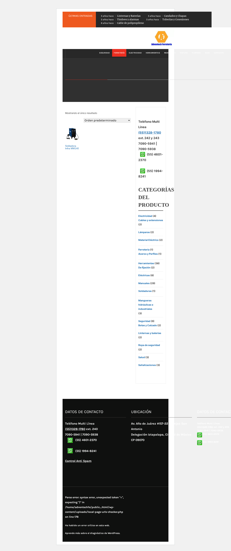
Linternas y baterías (149, 333)
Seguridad (104, 53)
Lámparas (144, 232)
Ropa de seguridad (149, 345)
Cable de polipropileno (122, 23)
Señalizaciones (147, 365)
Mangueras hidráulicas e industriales (145, 304)
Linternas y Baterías (121, 15)
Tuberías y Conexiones (167, 19)
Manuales (144, 283)
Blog (207, 53)
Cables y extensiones (150, 220)
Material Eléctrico (148, 239)
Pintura (184, 53)
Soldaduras (145, 291)
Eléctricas (144, 275)
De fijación (144, 267)
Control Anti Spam (78, 461)
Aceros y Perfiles (148, 253)
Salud (141, 357)
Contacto (219, 53)
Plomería (196, 53)
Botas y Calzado (147, 325)
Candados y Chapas (167, 15)
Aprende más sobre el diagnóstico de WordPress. (92, 533)
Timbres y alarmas (120, 19)
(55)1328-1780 (149, 132)
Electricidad (135, 53)
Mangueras (170, 53)
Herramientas (153, 53)
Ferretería (119, 53)
